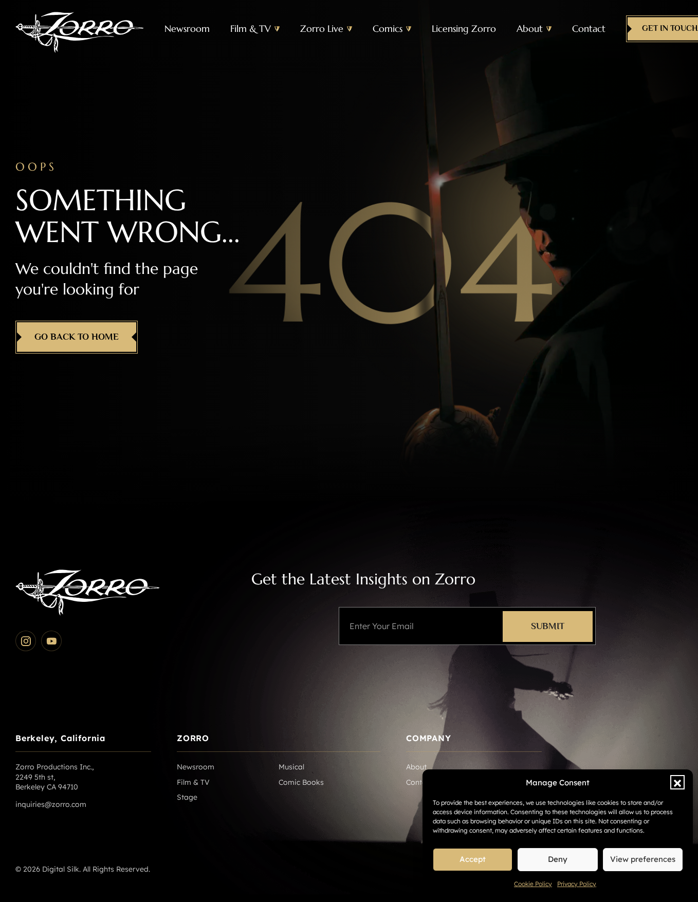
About (530, 28)
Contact (588, 28)
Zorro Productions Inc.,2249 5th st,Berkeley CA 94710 (54, 776)
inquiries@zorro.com (50, 804)
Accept (473, 859)
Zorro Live (321, 28)
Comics (387, 28)
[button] (677, 782)
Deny (557, 859)
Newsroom (187, 28)
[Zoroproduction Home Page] (79, 29)
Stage (187, 797)
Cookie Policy (533, 884)
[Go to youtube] (51, 641)
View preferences (642, 859)
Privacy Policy (576, 884)
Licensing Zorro (464, 28)
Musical (291, 766)
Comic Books (301, 782)
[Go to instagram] (25, 641)
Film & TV (250, 28)
